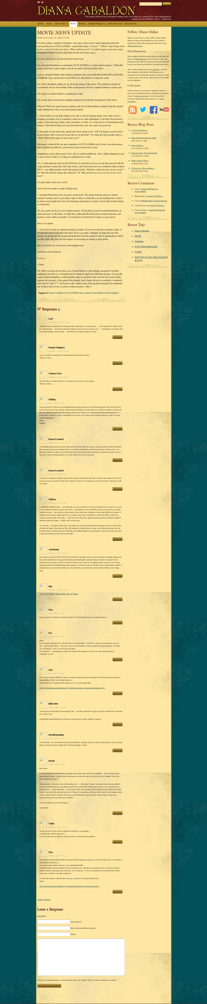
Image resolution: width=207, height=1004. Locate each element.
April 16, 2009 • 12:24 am (57, 707)
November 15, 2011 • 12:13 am (58, 322)
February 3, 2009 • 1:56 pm (57, 856)
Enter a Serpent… (137, 145)
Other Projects (96, 23)
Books (82, 23)
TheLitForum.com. (140, 59)
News (49, 23)
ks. (78, 594)
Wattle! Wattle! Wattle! (140, 160)
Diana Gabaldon (142, 230)
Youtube (164, 110)
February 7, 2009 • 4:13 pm (57, 827)
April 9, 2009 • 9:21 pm (56, 738)
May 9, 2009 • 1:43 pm (56, 673)
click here (155, 69)
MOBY (138, 235)
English (39, 2)
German (42, 2)
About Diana (61, 23)
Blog (73, 23)
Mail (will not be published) (83, 928)
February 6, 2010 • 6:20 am (57, 443)
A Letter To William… (139, 130)
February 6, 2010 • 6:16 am (57, 474)
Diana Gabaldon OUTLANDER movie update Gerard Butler (76, 292)
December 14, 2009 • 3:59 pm (58, 590)
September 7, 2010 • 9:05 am (58, 377)
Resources (130, 23)
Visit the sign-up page (141, 96)
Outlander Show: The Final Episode (144, 153)
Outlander (139, 241)
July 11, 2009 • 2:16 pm (56, 613)
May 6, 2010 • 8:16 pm (56, 403)
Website (73, 934)
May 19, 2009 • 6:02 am (56, 636)
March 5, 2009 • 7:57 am (56, 764)
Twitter (143, 110)
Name (75, 922)
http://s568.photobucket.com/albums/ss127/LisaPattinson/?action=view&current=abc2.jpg (69, 886)
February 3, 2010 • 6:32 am (57, 503)
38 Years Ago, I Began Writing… (143, 168)
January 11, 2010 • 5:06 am (57, 553)
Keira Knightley (112, 292)
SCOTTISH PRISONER (146, 246)
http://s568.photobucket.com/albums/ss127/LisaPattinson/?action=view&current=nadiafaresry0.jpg (72, 688)
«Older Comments (44, 899)
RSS (132, 110)
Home (41, 23)
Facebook (154, 110)
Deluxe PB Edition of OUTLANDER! (146, 190)
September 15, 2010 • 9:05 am (58, 351)
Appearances (115, 23)
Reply (117, 337)
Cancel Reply (41, 916)
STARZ (138, 251)
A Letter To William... (154, 196)
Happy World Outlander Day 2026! (143, 138)
